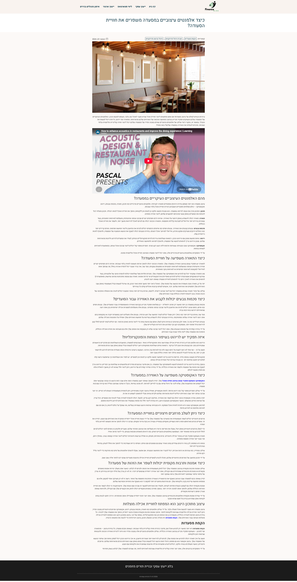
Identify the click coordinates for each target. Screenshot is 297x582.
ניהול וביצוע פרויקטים (154, 38)
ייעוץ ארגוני (108, 6)
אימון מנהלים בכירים (90, 6)
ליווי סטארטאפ (125, 6)
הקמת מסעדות (171, 517)
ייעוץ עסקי (140, 6)
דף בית (152, 6)
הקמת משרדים (190, 38)
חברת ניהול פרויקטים (174, 38)
